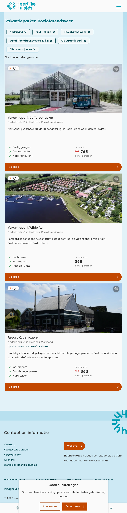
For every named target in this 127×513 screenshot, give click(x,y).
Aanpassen (50, 506)
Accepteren (73, 506)
